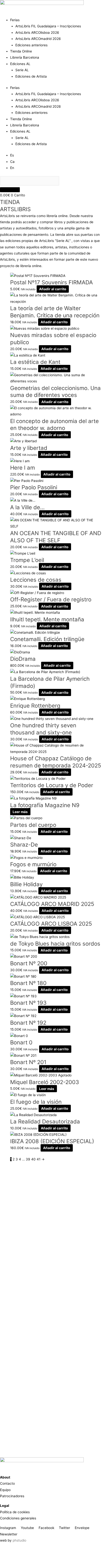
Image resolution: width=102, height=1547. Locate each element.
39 (28, 1159)
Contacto (7, 1483)
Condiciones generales (18, 1518)
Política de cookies (15, 1512)
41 (38, 1159)
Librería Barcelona (24, 57)
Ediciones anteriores (31, 45)
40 (33, 1159)
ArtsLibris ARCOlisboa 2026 (37, 32)
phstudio (19, 1540)
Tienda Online (21, 51)
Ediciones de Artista (31, 76)
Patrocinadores (12, 1496)
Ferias (15, 20)
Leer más (20, 812)
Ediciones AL (20, 64)
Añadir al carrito (52, 289)
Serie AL (22, 70)
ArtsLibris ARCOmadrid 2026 (38, 39)
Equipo (5, 1490)
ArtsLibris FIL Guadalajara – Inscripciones (48, 26)
